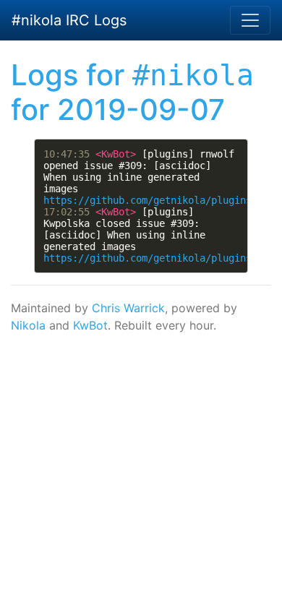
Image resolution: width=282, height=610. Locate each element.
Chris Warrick (128, 308)
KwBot (90, 325)
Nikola (28, 325)
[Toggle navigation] (250, 20)
